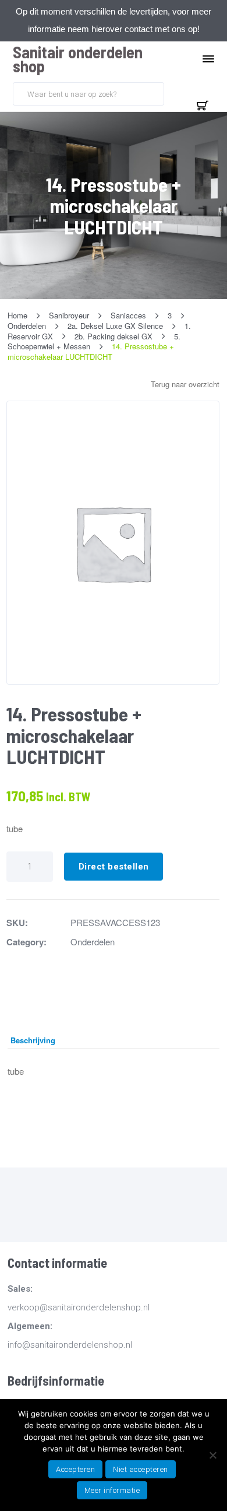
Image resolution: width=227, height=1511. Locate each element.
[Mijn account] (174, 92)
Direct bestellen (114, 866)
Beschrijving (32, 1040)
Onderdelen (92, 941)
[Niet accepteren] (212, 1455)
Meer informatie (112, 1490)
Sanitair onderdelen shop (78, 59)
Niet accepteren (140, 1469)
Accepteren (75, 1469)
